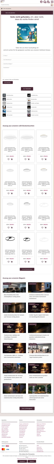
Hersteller (39, 432)
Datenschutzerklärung (21, 458)
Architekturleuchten (6, 425)
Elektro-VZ (39, 435)
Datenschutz (39, 448)
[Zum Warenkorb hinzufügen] (12, 159)
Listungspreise (22, 431)
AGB (38, 445)
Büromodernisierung (23, 425)
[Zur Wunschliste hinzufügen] (8, 159)
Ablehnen (32, 461)
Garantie (21, 437)
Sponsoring (21, 435)
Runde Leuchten (5, 426)
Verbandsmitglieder (41, 428)
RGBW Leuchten (5, 431)
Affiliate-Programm (41, 425)
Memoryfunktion (5, 429)
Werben (38, 434)
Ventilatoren (4, 435)
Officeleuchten (5, 434)
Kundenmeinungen (23, 426)
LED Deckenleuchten (6, 423)
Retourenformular (23, 428)
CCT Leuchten (5, 428)
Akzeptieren (22, 461)
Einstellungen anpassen (32, 458)
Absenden (8, 82)
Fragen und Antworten (24, 423)
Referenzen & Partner (41, 423)
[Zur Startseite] (1, 8)
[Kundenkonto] (41, 2)
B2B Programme (40, 429)
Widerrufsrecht (40, 450)
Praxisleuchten (5, 432)
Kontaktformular (40, 451)
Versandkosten (22, 429)
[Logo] (3, 1)
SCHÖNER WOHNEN (6, 437)
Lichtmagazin (22, 432)
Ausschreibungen (40, 426)
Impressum (39, 447)
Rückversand (22, 434)
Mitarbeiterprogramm (41, 431)
